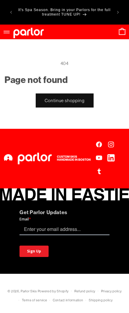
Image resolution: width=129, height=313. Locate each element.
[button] (122, 32)
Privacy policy (111, 291)
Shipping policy (101, 300)
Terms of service (34, 300)
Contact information (68, 300)
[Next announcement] (117, 12)
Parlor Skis (29, 291)
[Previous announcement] (11, 12)
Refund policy (84, 291)
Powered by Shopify (53, 291)
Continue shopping (65, 100)
